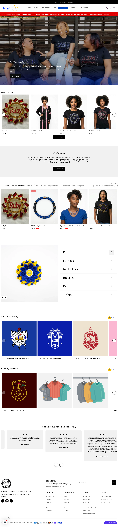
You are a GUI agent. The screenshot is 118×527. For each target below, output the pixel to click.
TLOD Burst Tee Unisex (96, 131)
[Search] (110, 8)
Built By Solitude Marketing (25, 522)
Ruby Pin (5, 131)
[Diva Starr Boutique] (12, 8)
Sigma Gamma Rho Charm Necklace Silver (73, 226)
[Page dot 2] (114, 54)
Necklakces (73, 269)
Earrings (71, 260)
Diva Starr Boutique (14, 522)
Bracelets (72, 277)
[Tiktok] (11, 501)
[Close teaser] (9, 518)
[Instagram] (7, 501)
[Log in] (107, 8)
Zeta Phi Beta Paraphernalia (47, 186)
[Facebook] (2, 501)
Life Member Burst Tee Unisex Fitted (101, 226)
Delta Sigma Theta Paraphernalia (74, 186)
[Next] (81, 2)
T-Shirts (71, 294)
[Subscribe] (114, 482)
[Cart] (114, 8)
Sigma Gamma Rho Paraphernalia (18, 186)
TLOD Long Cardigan (37, 131)
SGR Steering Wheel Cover (39, 226)
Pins (69, 252)
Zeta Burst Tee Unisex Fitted (68, 131)
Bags (66, 286)
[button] (5, 522)
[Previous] (37, 2)
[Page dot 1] (114, 50)
